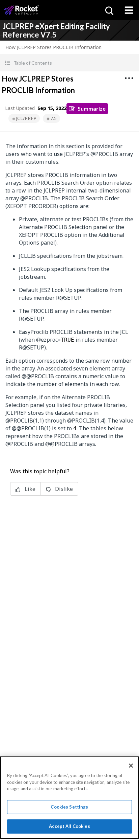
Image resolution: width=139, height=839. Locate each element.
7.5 (53, 118)
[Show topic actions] (129, 78)
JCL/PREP (26, 118)
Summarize (92, 108)
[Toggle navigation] (129, 10)
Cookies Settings (69, 807)
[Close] (130, 765)
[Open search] (108, 10)
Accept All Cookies (69, 826)
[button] (69, 62)
